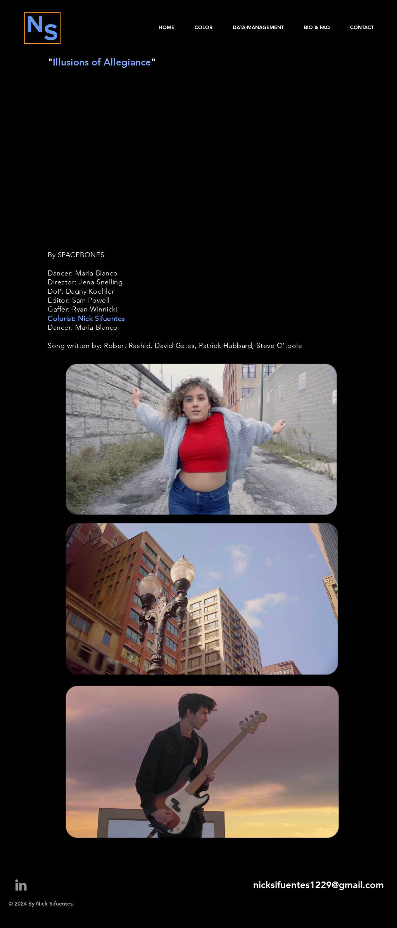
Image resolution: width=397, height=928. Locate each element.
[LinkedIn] (21, 885)
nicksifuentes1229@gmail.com (318, 884)
